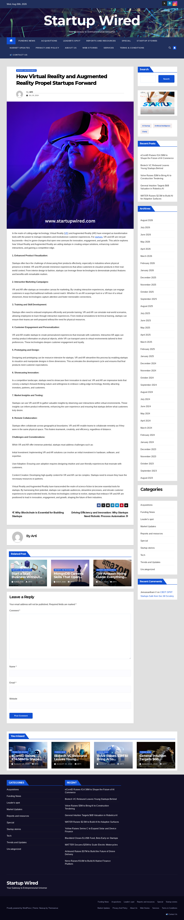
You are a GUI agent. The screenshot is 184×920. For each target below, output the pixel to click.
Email (12, 683)
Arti (31, 92)
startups (99, 237)
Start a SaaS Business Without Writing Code (26, 577)
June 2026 (145, 234)
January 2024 (147, 442)
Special (126, 41)
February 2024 (147, 435)
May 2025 (145, 328)
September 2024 (148, 385)
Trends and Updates (150, 562)
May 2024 (145, 413)
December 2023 (148, 449)
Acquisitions (49, 41)
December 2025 (148, 277)
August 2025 (146, 306)
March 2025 (146, 342)
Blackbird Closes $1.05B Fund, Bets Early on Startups (91, 838)
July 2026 (145, 227)
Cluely (144, 132)
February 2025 (147, 349)
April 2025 (145, 335)
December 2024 (148, 363)
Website (13, 699)
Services (109, 48)
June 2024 (145, 406)
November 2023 (148, 456)
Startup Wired (92, 20)
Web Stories (90, 48)
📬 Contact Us (18, 55)
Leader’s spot (72, 41)
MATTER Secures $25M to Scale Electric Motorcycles (91, 845)
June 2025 (145, 320)
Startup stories (147, 41)
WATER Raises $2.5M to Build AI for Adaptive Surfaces (92, 822)
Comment (14, 610)
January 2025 (147, 356)
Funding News (26, 41)
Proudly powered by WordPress (19, 908)
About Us (71, 48)
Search (144, 69)
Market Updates (20, 48)
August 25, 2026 (22, 764)
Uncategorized (147, 569)
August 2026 (146, 220)
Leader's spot (147, 519)
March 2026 (146, 256)
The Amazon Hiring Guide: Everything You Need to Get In (111, 577)
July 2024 (145, 399)
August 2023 (146, 478)
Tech (142, 555)
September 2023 (148, 471)
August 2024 (146, 392)
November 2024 (148, 370)
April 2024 (145, 421)
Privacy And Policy (47, 48)
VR (66, 233)
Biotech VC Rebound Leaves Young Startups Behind (70, 759)
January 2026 (147, 270)
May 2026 (145, 242)
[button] (170, 48)
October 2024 (147, 378)
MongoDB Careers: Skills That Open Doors (69, 577)
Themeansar (53, 908)
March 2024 (146, 428)
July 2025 (145, 313)
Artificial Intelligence (162, 126)
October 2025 (147, 292)
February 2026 (147, 263)
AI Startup (146, 126)
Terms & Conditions (132, 48)
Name (13, 666)
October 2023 (147, 463)
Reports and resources (101, 41)
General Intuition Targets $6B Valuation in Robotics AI (91, 815)
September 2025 (148, 299)
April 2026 (145, 249)
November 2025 (148, 285)
